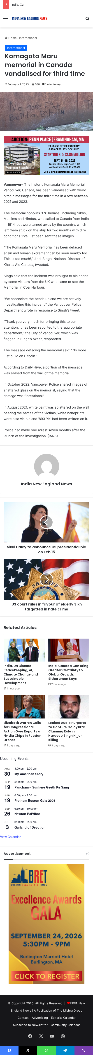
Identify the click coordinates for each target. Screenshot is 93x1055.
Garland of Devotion (30, 827)
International (28, 38)
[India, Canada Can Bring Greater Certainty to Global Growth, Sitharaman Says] (68, 650)
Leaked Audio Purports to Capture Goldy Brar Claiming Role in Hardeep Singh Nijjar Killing (67, 731)
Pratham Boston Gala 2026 (34, 800)
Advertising (40, 1017)
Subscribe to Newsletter (30, 1025)
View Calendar (10, 836)
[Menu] (5, 20)
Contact (23, 1017)
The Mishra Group (69, 1010)
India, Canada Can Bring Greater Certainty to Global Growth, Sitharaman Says (68, 672)
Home (12, 38)
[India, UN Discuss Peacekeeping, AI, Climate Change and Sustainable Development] (24, 650)
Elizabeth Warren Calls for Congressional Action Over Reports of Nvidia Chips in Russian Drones (23, 731)
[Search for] (87, 20)
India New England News (46, 484)
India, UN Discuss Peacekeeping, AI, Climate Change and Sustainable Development (21, 674)
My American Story (28, 774)
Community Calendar (65, 1025)
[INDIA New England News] (29, 18)
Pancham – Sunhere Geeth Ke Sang (41, 787)
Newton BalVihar (27, 813)
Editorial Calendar (63, 1017)
